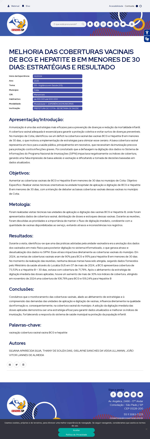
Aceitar (76, 430)
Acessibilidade (116, 6)
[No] (146, 429)
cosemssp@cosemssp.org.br (126, 418)
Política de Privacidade (76, 434)
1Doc (27, 6)
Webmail (15, 6)
